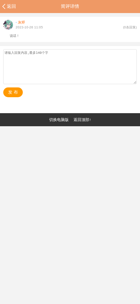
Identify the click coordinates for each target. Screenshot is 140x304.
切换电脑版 (59, 119)
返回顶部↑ (82, 119)
